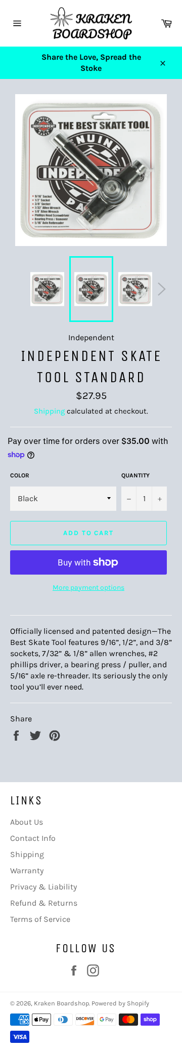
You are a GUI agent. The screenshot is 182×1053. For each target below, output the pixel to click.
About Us (26, 822)
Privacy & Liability (43, 887)
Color (19, 475)
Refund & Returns (43, 903)
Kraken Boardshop (61, 1003)
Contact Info (33, 838)
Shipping (49, 411)
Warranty (26, 870)
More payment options (88, 587)
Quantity (135, 475)
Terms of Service (40, 919)
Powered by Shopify (120, 1003)
